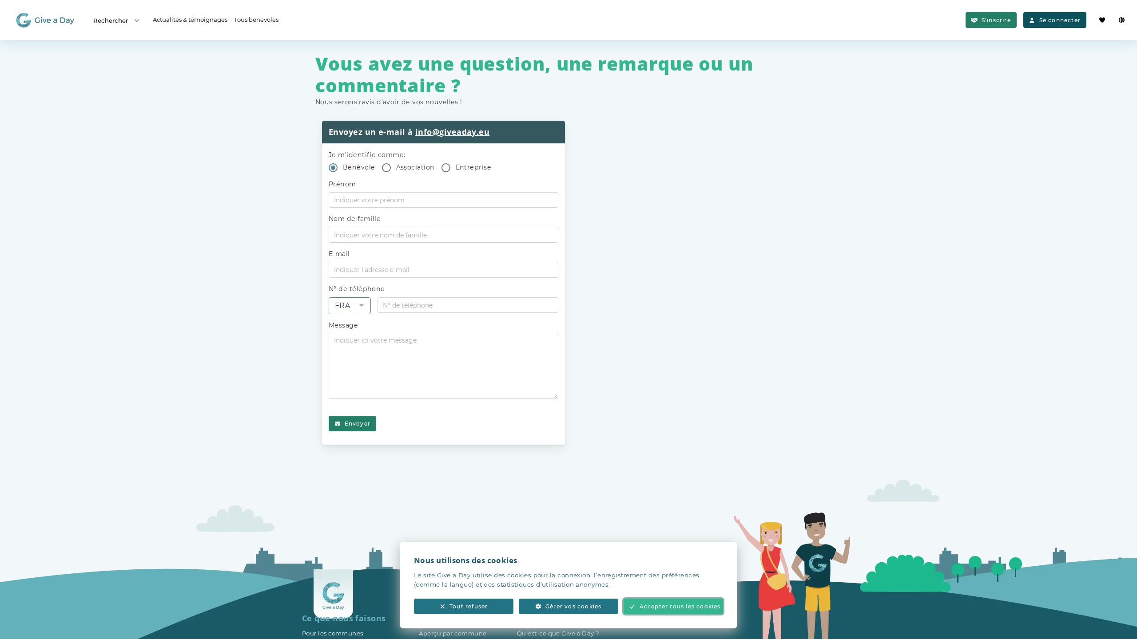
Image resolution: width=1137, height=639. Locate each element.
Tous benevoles (256, 19)
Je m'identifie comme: (367, 155)
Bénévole (359, 167)
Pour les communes (332, 633)
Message (343, 325)
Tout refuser (468, 606)
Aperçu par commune (452, 633)
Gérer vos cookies (573, 606)
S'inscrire (996, 20)
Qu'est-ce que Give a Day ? (558, 633)
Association (415, 167)
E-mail (339, 254)
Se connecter (1060, 20)
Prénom (342, 184)
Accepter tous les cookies (680, 606)
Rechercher (110, 20)
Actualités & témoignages (190, 19)
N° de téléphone (357, 289)
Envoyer (357, 423)
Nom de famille (355, 219)
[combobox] (350, 305)
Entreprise (474, 167)
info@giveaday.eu (452, 131)
